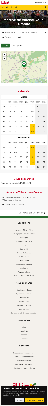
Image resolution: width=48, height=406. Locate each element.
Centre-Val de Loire (24, 241)
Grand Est (24, 249)
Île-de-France (24, 257)
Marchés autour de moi (24, 364)
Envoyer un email (13, 37)
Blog (24, 327)
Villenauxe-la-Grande (14, 204)
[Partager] (45, 33)
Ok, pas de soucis (36, 400)
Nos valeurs (24, 298)
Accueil (5, 45)
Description (16, 45)
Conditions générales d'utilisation (24, 313)
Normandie (24, 260)
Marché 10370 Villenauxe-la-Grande (21, 33)
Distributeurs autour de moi (24, 368)
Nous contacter (24, 309)
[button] (24, 64)
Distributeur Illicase (24, 290)
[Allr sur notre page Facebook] (45, 7)
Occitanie (24, 268)
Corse (24, 245)
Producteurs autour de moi (24, 353)
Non (21, 400)
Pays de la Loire (24, 272)
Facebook (24, 335)
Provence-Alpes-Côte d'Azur (24, 276)
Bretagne (24, 238)
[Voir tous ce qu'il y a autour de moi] (7, 7)
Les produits (24, 301)
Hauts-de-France (24, 253)
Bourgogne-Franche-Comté (24, 234)
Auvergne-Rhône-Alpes (24, 230)
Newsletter (24, 331)
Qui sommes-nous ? (24, 294)
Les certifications (24, 305)
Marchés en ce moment (24, 357)
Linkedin (24, 339)
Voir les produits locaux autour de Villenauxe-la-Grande (19, 198)
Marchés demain (24, 360)
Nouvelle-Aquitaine (24, 264)
